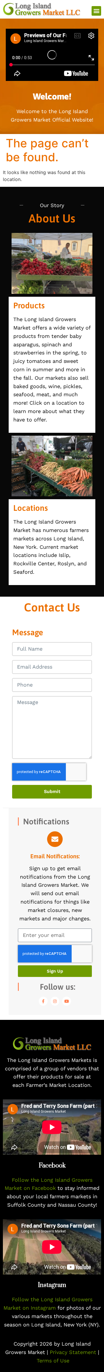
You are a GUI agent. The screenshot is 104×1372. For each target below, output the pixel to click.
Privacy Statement (74, 1352)
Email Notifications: (55, 856)
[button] (96, 11)
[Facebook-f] (43, 1001)
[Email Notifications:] (55, 839)
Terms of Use (53, 1360)
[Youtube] (66, 1001)
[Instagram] (55, 1001)
